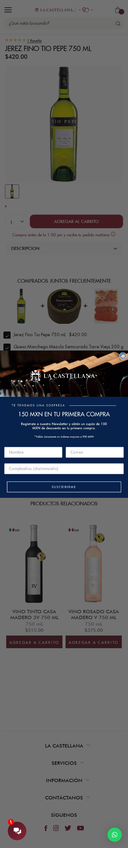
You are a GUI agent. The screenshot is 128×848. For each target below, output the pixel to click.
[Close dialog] (123, 355)
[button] (64, 487)
